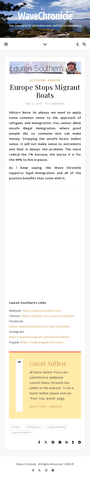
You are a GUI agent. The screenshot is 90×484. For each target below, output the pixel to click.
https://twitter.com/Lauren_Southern (48, 316)
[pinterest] (52, 470)
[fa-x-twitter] (39, 470)
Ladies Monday (57, 427)
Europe (54, 80)
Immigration (34, 427)
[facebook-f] (33, 470)
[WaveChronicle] (45, 19)
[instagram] (46, 470)
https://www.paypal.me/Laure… (43, 342)
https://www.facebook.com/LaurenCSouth (39, 326)
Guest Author (48, 363)
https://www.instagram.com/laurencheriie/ (39, 337)
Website (56, 406)
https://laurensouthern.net (42, 310)
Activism (37, 80)
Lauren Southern (21, 432)
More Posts (38, 406)
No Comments (54, 103)
